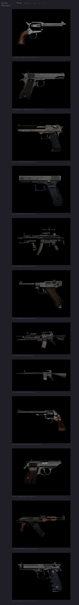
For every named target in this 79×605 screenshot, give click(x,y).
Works (19, 3)
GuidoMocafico (6, 4)
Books (34, 3)
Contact (44, 3)
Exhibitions (27, 3)
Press (39, 3)
